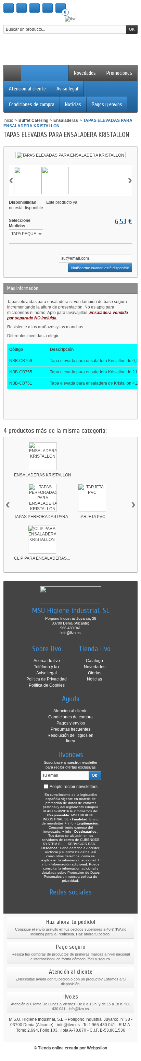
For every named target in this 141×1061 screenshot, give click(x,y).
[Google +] (70, 902)
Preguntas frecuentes (70, 729)
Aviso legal (67, 89)
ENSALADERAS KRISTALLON (42, 475)
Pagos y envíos (107, 104)
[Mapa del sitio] (34, 8)
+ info (69, 823)
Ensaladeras (65, 120)
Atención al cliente (27, 89)
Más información (22, 288)
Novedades (85, 73)
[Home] (12, 73)
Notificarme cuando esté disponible (100, 268)
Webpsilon (97, 1048)
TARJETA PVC (92, 516)
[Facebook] (46, 902)
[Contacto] (21, 8)
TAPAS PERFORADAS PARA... (42, 516)
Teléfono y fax (47, 666)
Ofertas (94, 673)
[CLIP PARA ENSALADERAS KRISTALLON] (42, 539)
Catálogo (94, 660)
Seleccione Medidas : (19, 223)
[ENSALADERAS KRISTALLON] (42, 456)
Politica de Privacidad (46, 679)
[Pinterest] (82, 902)
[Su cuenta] (47, 8)
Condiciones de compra (31, 104)
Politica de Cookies (47, 685)
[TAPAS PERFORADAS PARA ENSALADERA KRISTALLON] (42, 498)
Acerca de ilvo (47, 660)
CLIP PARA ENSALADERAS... (42, 558)
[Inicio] (8, 8)
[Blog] (94, 902)
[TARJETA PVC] (92, 498)
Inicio (8, 120)
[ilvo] (71, 18)
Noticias (73, 104)
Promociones (119, 73)
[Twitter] (58, 902)
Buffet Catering (33, 120)
